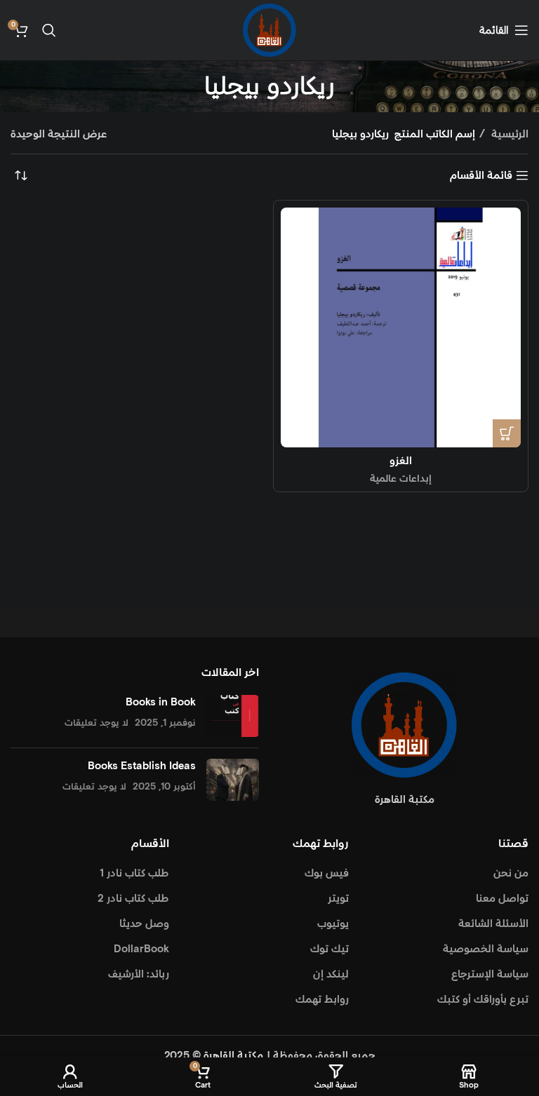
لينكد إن (331, 974)
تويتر (338, 898)
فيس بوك (327, 873)
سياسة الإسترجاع (489, 974)
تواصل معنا (502, 898)
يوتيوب (333, 924)
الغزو (401, 461)
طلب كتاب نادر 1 (134, 873)
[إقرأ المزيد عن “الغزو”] (507, 433)
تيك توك (329, 949)
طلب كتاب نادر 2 (133, 898)
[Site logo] (269, 29)
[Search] (49, 30)
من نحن (510, 873)
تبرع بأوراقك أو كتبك (482, 999)
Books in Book (161, 702)
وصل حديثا (144, 924)
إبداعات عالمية (401, 479)
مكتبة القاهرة (233, 1055)
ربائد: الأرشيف (138, 974)
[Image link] (404, 724)
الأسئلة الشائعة (493, 924)
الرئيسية (508, 134)
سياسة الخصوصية (485, 949)
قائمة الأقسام (481, 175)
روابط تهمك (322, 999)
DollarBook (141, 949)
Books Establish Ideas (142, 766)
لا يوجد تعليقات (96, 723)
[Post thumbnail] (232, 716)
